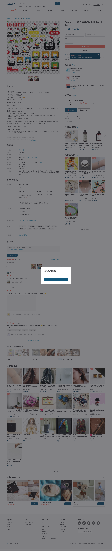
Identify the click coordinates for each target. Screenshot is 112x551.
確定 (56, 279)
